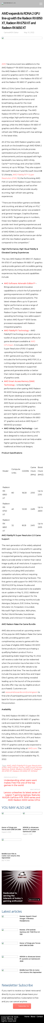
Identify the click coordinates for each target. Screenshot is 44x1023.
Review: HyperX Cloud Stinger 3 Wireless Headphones (28, 918)
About (33, 1016)
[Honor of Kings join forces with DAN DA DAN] (11, 818)
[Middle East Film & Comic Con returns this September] (11, 844)
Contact (40, 1016)
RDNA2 (34, 771)
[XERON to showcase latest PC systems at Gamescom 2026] (32, 818)
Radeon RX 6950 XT (21, 771)
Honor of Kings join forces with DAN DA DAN (11, 828)
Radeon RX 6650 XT (24, 769)
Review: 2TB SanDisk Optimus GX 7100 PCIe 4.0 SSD (30, 932)
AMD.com (32, 748)
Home (26, 1016)
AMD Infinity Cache (15, 767)
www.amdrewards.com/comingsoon (21, 692)
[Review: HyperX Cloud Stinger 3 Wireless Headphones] (10, 919)
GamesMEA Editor (11, 32)
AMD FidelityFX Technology (16, 330)
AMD (4, 64)
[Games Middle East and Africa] (9, 3)
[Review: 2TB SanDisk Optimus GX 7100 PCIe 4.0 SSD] (10, 933)
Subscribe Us (24, 1006)
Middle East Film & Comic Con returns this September (11, 856)
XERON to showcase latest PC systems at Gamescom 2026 (31, 829)
